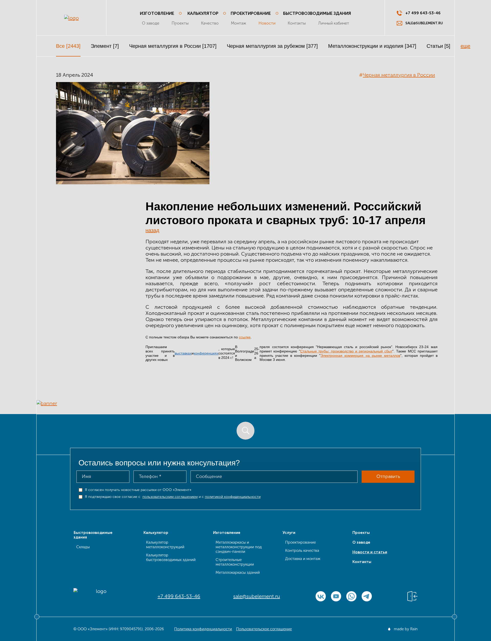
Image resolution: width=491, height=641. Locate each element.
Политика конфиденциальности (203, 629)
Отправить (388, 476)
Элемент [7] (105, 46)
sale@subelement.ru (256, 596)
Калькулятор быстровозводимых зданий (171, 557)
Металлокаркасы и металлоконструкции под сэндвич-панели (239, 547)
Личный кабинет (333, 23)
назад (152, 230)
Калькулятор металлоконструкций (165, 544)
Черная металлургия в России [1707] (173, 46)
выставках (183, 353)
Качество (210, 23)
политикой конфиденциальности (233, 497)
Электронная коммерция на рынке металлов (360, 355)
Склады (83, 547)
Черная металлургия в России (399, 75)
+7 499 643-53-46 (179, 596)
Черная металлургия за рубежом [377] (272, 46)
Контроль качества (302, 550)
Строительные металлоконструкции (235, 562)
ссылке (245, 337)
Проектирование (251, 13)
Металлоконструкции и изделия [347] (372, 46)
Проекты (180, 23)
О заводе (150, 23)
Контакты (297, 23)
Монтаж (238, 23)
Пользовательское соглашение (264, 629)
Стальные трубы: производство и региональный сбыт (346, 351)
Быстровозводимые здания (317, 13)
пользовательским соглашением (170, 497)
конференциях (206, 353)
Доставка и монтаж (302, 558)
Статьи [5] (438, 46)
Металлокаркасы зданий (238, 572)
